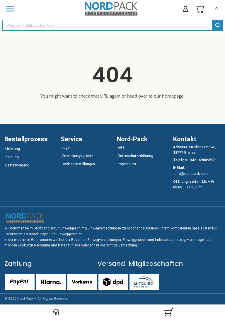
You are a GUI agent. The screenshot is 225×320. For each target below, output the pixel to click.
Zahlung (12, 157)
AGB (121, 148)
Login (66, 148)
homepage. (173, 96)
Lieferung (12, 149)
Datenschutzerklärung (135, 156)
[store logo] (111, 9)
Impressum (127, 164)
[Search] (217, 25)
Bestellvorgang (17, 165)
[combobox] (112, 25)
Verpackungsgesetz (77, 156)
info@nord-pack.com (191, 174)
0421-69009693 (202, 160)
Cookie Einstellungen (78, 164)
